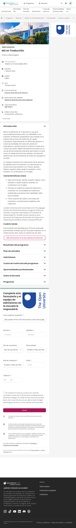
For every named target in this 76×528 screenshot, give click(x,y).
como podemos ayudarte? (13, 315)
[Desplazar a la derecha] (73, 18)
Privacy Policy (35, 450)
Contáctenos (44, 494)
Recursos (44, 3)
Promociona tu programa (48, 490)
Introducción (6, 11)
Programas (30, 3)
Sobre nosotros (45, 486)
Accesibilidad (68, 522)
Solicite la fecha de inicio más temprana (19, 100)
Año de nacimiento (10, 345)
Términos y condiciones (43, 522)
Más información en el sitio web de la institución (24, 238)
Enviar (24, 410)
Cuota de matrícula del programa (46, 10)
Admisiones (36, 11)
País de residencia (10, 360)
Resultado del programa (17, 10)
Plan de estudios (26, 10)
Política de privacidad (57, 522)
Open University (8, 47)
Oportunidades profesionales (58, 10)
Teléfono (7, 375)
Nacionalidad (31, 345)
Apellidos (30, 330)
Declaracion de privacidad (10, 445)
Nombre (7, 330)
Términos (33, 443)
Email (28, 360)
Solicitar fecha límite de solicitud (16, 93)
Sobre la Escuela (69, 10)
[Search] (61, 3)
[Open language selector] (66, 3)
